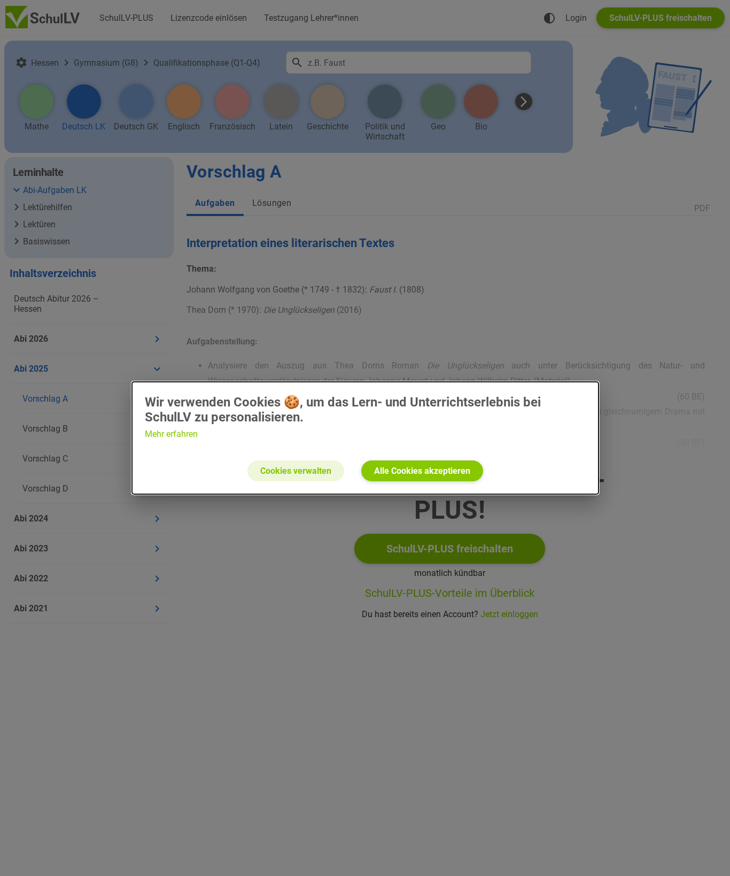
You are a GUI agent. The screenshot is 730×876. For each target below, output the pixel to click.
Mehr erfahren (171, 434)
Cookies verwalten (295, 471)
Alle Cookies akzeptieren (422, 471)
